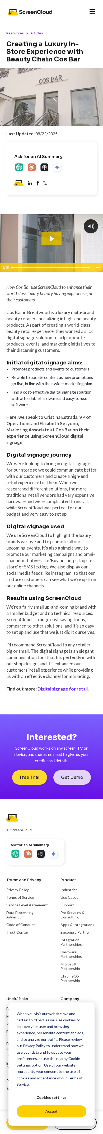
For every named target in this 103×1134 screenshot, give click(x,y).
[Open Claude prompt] (32, 167)
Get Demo (72, 777)
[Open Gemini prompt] (57, 167)
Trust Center (17, 932)
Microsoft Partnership (70, 966)
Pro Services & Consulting (72, 914)
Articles (36, 33)
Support (67, 905)
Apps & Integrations (77, 924)
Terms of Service (20, 897)
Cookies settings (51, 1097)
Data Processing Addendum (20, 914)
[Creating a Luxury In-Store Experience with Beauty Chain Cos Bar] (37, 184)
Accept (51, 1111)
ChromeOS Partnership (70, 978)
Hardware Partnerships (71, 954)
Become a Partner (75, 932)
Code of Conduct (20, 924)
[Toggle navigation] (92, 12)
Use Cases (69, 897)
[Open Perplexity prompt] (45, 167)
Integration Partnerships (71, 942)
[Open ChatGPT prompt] (19, 167)
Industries (69, 889)
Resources (15, 33)
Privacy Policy (34, 1045)
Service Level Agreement (27, 905)
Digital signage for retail (63, 689)
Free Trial (29, 777)
